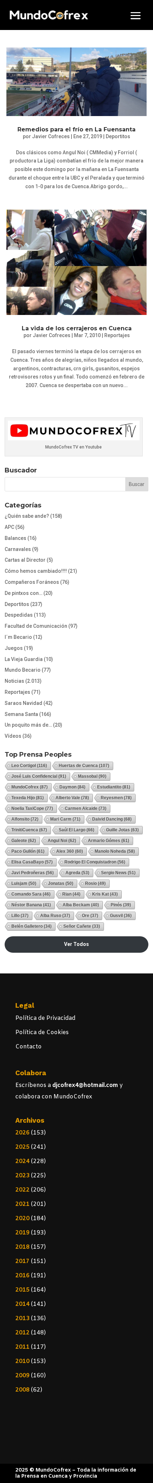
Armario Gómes (108, 840)
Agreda (77, 872)
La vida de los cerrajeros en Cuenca (77, 328)
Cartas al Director (25, 560)
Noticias (14, 681)
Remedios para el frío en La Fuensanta (76, 129)
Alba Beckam (81, 904)
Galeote (23, 840)
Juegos (14, 648)
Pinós (121, 904)
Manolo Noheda (115, 851)
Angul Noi (62, 840)
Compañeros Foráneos (32, 582)
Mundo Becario (23, 670)
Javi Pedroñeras (32, 872)
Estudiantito (113, 787)
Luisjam (23, 883)
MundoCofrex (29, 787)
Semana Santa (21, 714)
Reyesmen (116, 797)
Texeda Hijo (27, 797)
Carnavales (18, 549)
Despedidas (19, 615)
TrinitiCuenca (29, 829)
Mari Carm (65, 819)
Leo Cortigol (29, 765)
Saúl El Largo (76, 829)
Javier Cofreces (51, 136)
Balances (15, 538)
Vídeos (13, 736)
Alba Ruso (55, 915)
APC (9, 527)
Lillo (19, 915)
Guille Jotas (122, 829)
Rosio (95, 883)
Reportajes (117, 335)
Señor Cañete (81, 926)
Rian (71, 894)
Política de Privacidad (45, 1018)
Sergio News (118, 872)
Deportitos (118, 136)
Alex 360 (69, 851)
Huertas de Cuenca (84, 765)
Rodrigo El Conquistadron (94, 862)
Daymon (72, 787)
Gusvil (121, 915)
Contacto (28, 1047)
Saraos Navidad (23, 703)
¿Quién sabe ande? (27, 516)
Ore (90, 915)
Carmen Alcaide (85, 808)
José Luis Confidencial (38, 776)
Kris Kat (105, 894)
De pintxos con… (23, 593)
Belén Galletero (31, 926)
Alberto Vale (72, 797)
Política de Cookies (42, 1032)
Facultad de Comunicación (36, 626)
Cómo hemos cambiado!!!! (36, 571)
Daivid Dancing (112, 819)
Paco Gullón (27, 851)
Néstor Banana (31, 904)
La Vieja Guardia (24, 659)
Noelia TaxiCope (32, 808)
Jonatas (60, 883)
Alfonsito (24, 819)
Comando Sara (31, 894)
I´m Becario (18, 637)
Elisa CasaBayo (32, 862)
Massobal (92, 776)
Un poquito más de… (28, 725)
